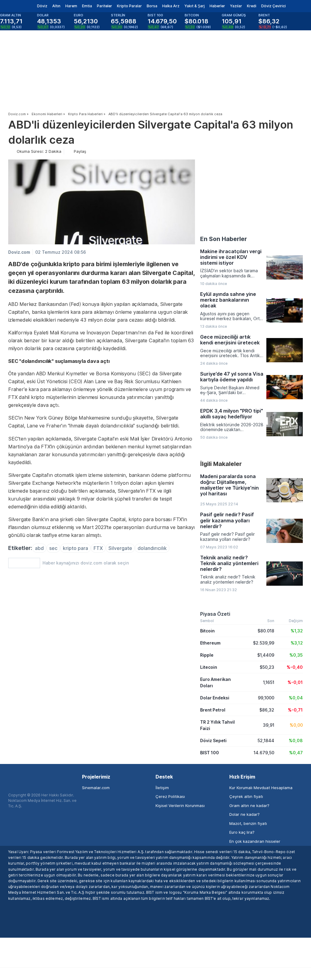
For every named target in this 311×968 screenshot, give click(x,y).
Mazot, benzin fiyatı (248, 823)
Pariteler (104, 6)
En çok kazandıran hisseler (254, 841)
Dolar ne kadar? (244, 814)
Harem (71, 6)
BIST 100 (209, 752)
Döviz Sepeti (213, 740)
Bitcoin (207, 630)
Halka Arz (170, 6)
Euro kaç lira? (242, 832)
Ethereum (210, 642)
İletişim (162, 787)
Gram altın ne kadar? (249, 805)
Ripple (207, 655)
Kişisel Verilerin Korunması (180, 805)
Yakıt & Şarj (194, 6)
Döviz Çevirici (273, 6)
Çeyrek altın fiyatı (246, 796)
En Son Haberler (223, 239)
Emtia (87, 6)
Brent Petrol (212, 709)
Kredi (251, 6)
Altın (56, 6)
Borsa (152, 6)
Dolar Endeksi (214, 697)
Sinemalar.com (96, 787)
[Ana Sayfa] (14, 6)
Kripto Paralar (129, 6)
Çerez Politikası (170, 796)
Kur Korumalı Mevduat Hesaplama (260, 787)
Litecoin (208, 667)
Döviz (42, 6)
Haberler (217, 6)
